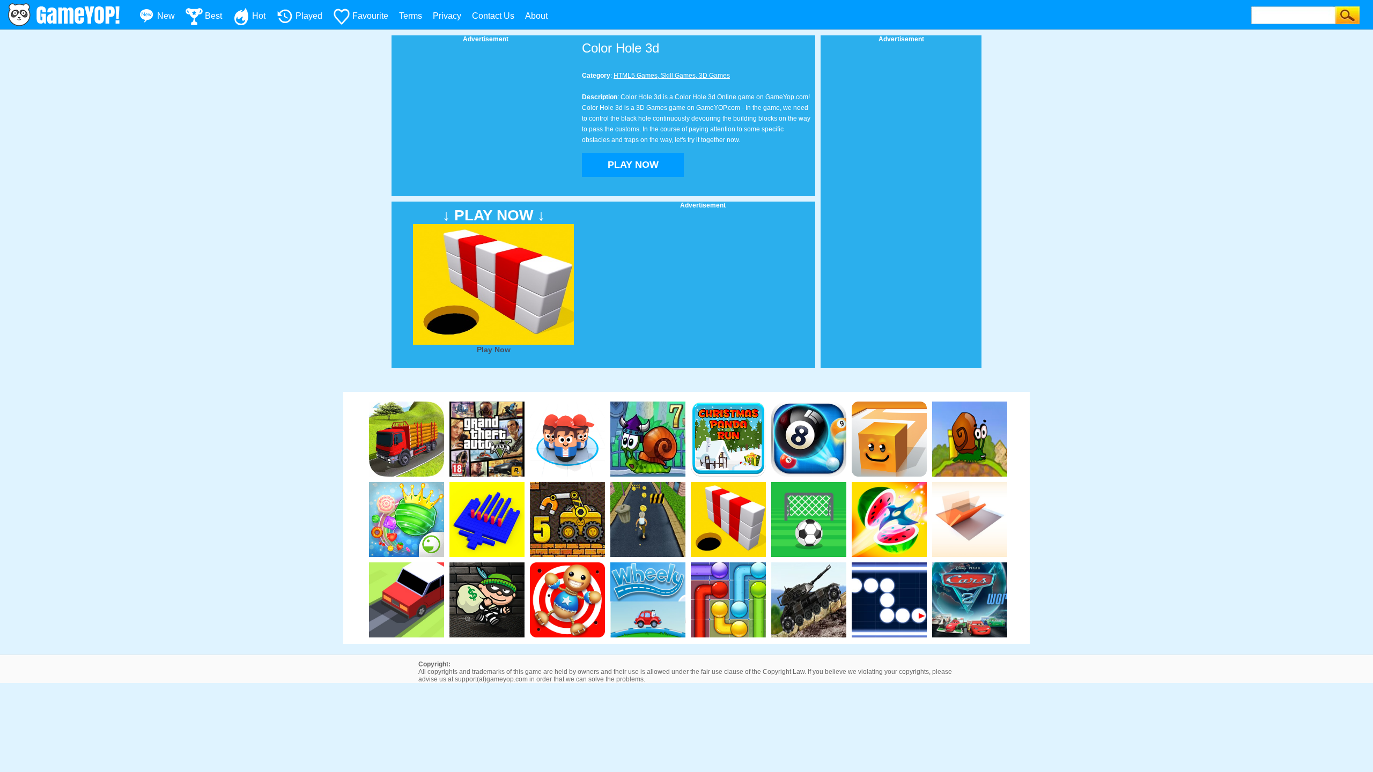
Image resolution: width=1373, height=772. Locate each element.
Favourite (370, 15)
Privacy (447, 15)
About (536, 15)
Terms (410, 15)
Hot (258, 15)
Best (213, 15)
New (166, 15)
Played (309, 15)
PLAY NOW (633, 164)
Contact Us (493, 15)
